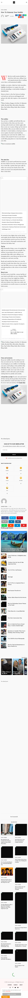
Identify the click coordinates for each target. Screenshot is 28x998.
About (21, 984)
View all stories (24, 657)
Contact (16, 984)
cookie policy (8, 991)
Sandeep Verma (7, 16)
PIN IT (15, 109)
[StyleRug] (14, 2)
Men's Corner (4, 9)
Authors (10, 984)
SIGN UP (14, 454)
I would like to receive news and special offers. (14, 458)
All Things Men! (12, 231)
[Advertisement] (14, 61)
